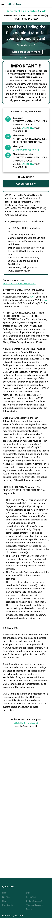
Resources (31, 897)
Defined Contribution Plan (26, 149)
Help (4, 901)
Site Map (6, 897)
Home (4, 893)
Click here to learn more (26, 51)
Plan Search (7, 905)
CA (31, 296)
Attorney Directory (34, 905)
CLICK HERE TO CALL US (26, 722)
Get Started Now (26, 183)
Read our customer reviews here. (19, 283)
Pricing (29, 909)
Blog (28, 893)
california (27, 128)
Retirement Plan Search (20, 10)
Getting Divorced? (34, 901)
